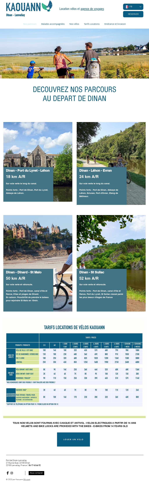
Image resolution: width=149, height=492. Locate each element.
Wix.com (26, 479)
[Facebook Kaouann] (7, 473)
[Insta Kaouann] (11, 473)
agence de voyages (92, 9)
